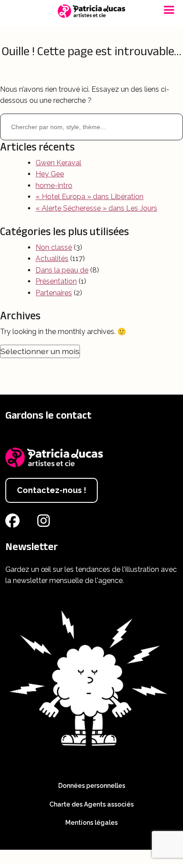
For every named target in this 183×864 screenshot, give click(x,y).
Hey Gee (50, 174)
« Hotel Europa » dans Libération (89, 196)
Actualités (52, 258)
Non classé (54, 247)
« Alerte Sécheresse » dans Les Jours (96, 208)
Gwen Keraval (58, 163)
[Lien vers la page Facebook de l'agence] (14, 523)
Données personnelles (91, 785)
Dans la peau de (62, 270)
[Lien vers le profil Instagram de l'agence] (45, 523)
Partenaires (54, 293)
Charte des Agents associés (91, 804)
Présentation (56, 281)
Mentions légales (91, 822)
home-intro (54, 185)
